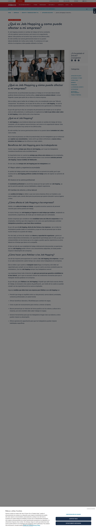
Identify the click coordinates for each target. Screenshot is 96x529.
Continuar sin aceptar (91, 508)
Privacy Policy (36, 525)
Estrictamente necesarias (73, 523)
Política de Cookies (28, 525)
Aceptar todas (73, 518)
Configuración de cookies (73, 514)
